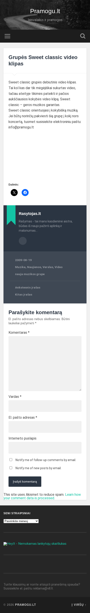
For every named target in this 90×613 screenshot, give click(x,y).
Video (58, 267)
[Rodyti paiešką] (82, 36)
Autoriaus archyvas (23, 241)
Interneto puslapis (22, 438)
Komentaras (19, 332)
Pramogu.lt (45, 11)
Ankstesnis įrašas (27, 287)
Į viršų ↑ (79, 604)
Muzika (20, 267)
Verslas (48, 267)
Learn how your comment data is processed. (42, 496)
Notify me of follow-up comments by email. (46, 460)
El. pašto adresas (23, 417)
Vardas (15, 396)
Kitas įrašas (23, 294)
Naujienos (34, 267)
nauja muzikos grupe (30, 274)
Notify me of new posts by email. (38, 468)
